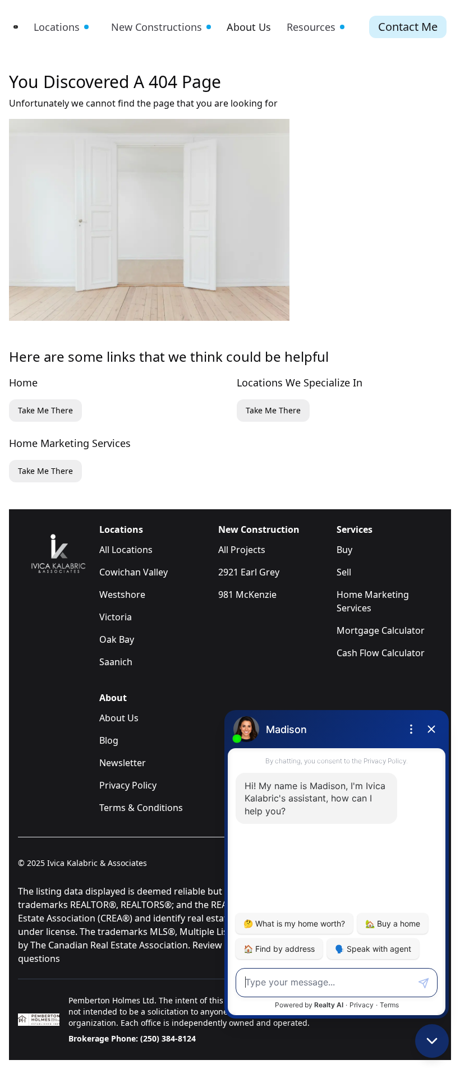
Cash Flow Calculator (381, 653)
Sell (344, 572)
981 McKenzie (247, 594)
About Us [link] (249, 27)
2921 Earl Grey (248, 572)
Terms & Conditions (141, 807)
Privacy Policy (128, 785)
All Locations (126, 549)
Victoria (115, 617)
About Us (119, 718)
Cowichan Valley (133, 572)
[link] (15, 27)
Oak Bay (116, 639)
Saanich (115, 662)
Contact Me (408, 26)
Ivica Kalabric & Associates (97, 863)
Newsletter (122, 763)
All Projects (241, 549)
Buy (344, 549)
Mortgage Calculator (381, 630)
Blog (108, 740)
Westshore (122, 594)
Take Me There (45, 410)
